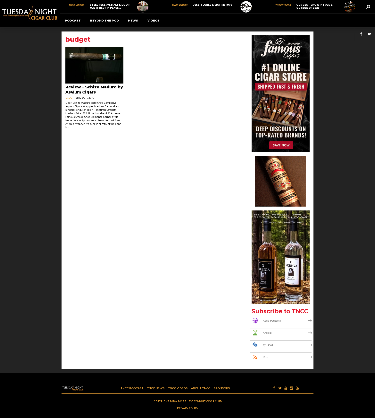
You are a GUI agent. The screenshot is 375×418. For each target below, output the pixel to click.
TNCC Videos (76, 5)
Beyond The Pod (104, 20)
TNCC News (155, 388)
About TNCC (200, 388)
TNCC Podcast (132, 388)
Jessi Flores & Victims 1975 (212, 4)
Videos (153, 20)
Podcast (73, 20)
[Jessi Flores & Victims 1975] (246, 7)
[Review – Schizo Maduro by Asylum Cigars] (94, 65)
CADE (68, 97)
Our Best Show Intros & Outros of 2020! (314, 6)
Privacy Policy (187, 408)
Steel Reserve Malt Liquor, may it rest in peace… (110, 6)
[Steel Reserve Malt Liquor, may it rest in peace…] (142, 7)
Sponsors (222, 388)
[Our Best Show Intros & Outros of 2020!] (349, 7)
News (133, 20)
